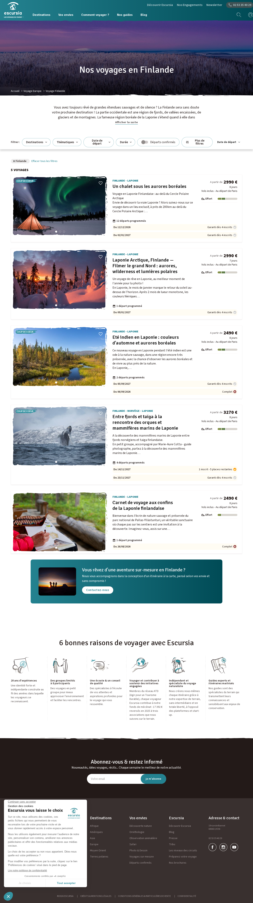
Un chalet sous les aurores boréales (149, 186)
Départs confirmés (140, 863)
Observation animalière (143, 838)
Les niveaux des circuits (183, 851)
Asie (92, 838)
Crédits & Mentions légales (95, 896)
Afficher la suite (126, 122)
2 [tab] (60, 232)
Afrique (94, 826)
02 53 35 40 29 (215, 838)
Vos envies (65, 15)
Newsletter (214, 5)
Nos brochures (177, 863)
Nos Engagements (189, 5)
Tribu (172, 844)
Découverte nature (140, 826)
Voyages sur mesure (141, 857)
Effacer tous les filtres (44, 161)
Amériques (96, 832)
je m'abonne (153, 779)
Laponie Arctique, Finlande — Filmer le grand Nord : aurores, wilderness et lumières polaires (144, 265)
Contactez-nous (97, 590)
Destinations (41, 15)
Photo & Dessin (138, 851)
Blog (144, 15)
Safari (132, 844)
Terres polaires (99, 857)
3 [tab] (64, 232)
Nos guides (125, 15)
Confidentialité (186, 896)
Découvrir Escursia (160, 5)
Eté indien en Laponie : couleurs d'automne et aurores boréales (145, 340)
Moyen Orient (98, 851)
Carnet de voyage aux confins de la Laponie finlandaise (142, 505)
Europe (94, 844)
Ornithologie (136, 832)
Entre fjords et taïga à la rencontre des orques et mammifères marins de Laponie (145, 422)
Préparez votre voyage (183, 857)
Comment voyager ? (95, 15)
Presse (173, 838)
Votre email (98, 778)
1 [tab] (56, 232)
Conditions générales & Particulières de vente (144, 896)
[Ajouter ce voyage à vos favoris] (101, 183)
